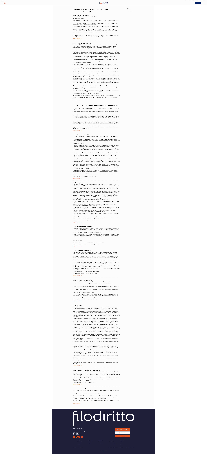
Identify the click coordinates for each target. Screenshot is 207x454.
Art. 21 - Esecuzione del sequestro (82, 226)
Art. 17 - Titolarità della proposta (82, 43)
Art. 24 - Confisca (77, 305)
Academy (11, 3)
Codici (18, 3)
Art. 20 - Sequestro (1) (79, 183)
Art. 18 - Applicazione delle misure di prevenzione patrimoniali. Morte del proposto (95, 105)
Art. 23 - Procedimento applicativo (82, 280)
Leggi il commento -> (77, 38)
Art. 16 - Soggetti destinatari (81, 15)
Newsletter (26, 3)
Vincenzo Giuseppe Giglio (85, 12)
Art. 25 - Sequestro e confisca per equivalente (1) (86, 370)
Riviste (15, 3)
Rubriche (22, 3)
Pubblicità (78, 444)
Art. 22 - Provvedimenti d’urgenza (82, 250)
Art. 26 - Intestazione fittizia (81, 389)
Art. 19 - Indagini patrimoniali (81, 135)
